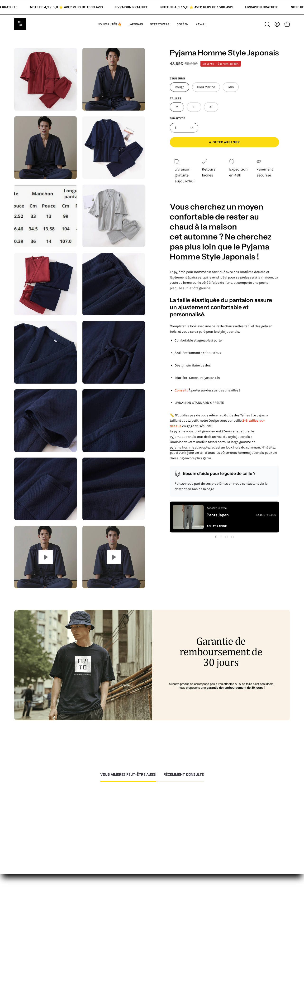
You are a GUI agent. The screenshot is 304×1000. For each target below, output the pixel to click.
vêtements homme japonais (242, 453)
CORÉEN (93, 933)
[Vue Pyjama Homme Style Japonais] (45, 557)
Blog (203, 949)
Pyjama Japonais (183, 437)
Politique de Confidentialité (166, 953)
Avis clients (209, 925)
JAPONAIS (94, 918)
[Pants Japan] (188, 517)
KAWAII (91, 941)
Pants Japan (218, 514)
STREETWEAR (97, 925)
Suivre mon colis (214, 941)
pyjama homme (182, 447)
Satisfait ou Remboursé (220, 910)
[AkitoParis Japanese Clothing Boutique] (20, 24)
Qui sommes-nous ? (217, 918)
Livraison (207, 933)
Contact (149, 910)
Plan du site (152, 975)
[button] (201, 24)
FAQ (145, 918)
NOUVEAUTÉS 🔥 (100, 910)
